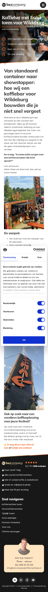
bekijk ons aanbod (21, 447)
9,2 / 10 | (35, 466)
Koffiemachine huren (12, 504)
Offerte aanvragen (11, 531)
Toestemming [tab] (9, 257)
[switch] (41, 311)
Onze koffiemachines (12, 509)
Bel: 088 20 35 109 (24, 564)
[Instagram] (21, 580)
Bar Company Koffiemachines (14, 27)
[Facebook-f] (27, 580)
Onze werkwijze (9, 518)
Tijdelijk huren (8, 513)
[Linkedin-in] (14, 580)
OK (24, 340)
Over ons (6, 527)
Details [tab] (25, 257)
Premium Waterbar (11, 522)
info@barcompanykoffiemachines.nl (24, 568)
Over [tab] (39, 257)
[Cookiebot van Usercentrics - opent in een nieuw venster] (34, 250)
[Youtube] (33, 580)
